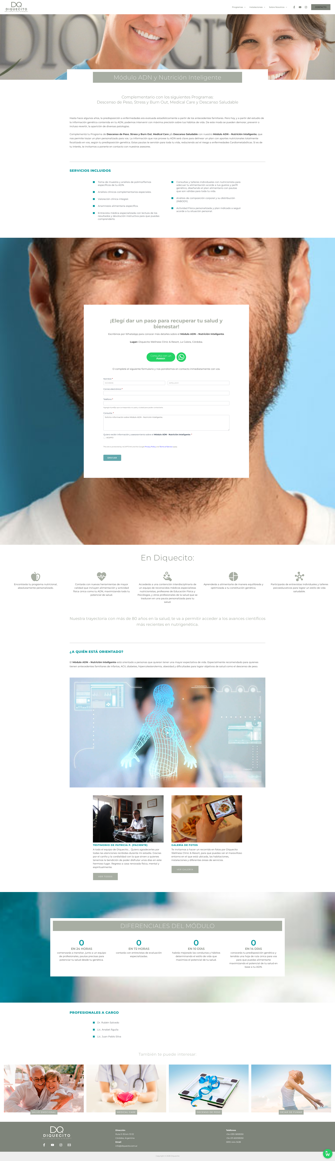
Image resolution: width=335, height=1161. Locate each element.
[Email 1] (69, 1145)
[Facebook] (294, 7)
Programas (237, 7)
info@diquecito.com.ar (126, 1146)
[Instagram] (306, 7)
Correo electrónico (113, 389)
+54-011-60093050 (235, 1138)
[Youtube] (300, 7)
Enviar (112, 458)
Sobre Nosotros (276, 7)
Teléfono (108, 399)
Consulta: (108, 413)
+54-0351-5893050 (235, 1134)
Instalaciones (256, 7)
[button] (244, 7)
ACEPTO (109, 438)
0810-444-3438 (233, 1142)
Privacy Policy (150, 447)
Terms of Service (166, 447)
